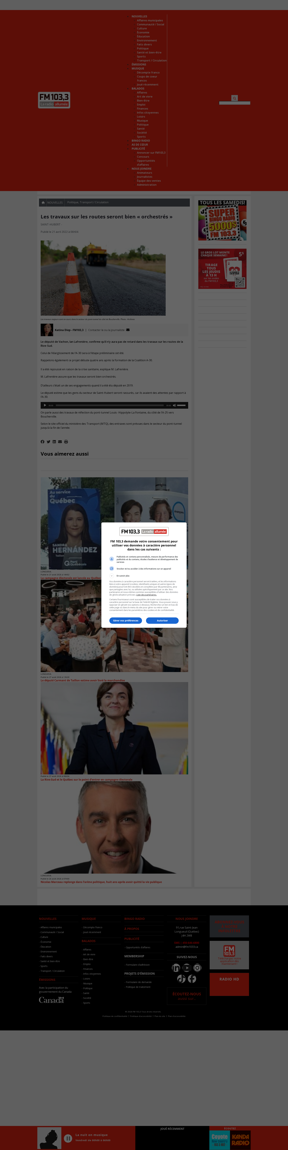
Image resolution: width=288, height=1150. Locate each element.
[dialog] (144, 575)
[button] (144, 575)
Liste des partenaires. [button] (146, 594)
